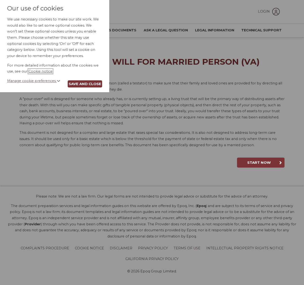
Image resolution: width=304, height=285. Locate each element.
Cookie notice (40, 71)
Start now (259, 162)
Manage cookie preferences (32, 81)
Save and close (85, 84)
